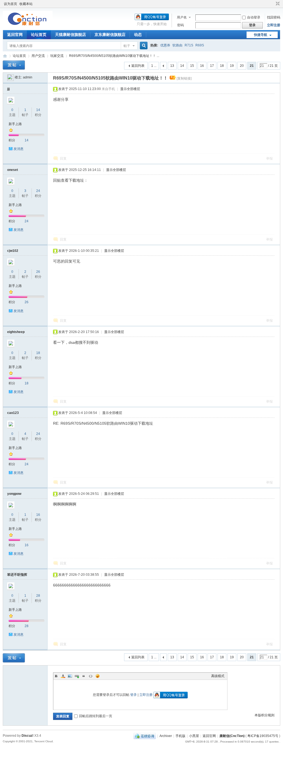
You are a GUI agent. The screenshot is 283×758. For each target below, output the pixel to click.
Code (90, 676)
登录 (133, 695)
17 (212, 66)
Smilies (97, 676)
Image (70, 676)
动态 (138, 34)
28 (38, 596)
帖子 (127, 46)
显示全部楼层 (130, 89)
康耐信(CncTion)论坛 (5, 56)
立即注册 (273, 25)
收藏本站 (26, 4)
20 (242, 66)
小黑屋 (194, 736)
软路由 (177, 45)
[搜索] (143, 46)
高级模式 (217, 676)
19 (232, 66)
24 (38, 191)
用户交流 (38, 56)
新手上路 (15, 124)
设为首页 (10, 4)
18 (222, 66)
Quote (84, 676)
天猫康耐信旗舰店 (70, 34)
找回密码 (273, 17)
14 (182, 66)
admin (27, 77)
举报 (269, 158)
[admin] (10, 77)
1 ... (153, 66)
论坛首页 (38, 34)
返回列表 (138, 66)
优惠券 (165, 45)
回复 (63, 158)
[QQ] (144, 736)
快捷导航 (260, 35)
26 (38, 272)
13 (172, 66)
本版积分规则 (264, 715)
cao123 (13, 413)
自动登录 (253, 17)
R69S (199, 45)
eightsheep (16, 332)
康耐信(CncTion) (232, 736)
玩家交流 (57, 56)
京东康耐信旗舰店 (110, 34)
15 (192, 66)
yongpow (14, 494)
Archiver (165, 736)
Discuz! (27, 736)
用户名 (182, 17)
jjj (8, 89)
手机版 (180, 736)
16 (202, 66)
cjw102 (12, 251)
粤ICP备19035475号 (262, 736)
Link (77, 676)
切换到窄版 (277, 3)
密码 (180, 25)
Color (63, 676)
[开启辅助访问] (272, 3)
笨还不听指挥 (17, 575)
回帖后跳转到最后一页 (95, 716)
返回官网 (15, 34)
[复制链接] (184, 78)
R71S (189, 45)
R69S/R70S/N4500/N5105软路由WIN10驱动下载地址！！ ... (114, 56)
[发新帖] (14, 65)
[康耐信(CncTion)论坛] (28, 26)
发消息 (18, 149)
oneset (12, 170)
